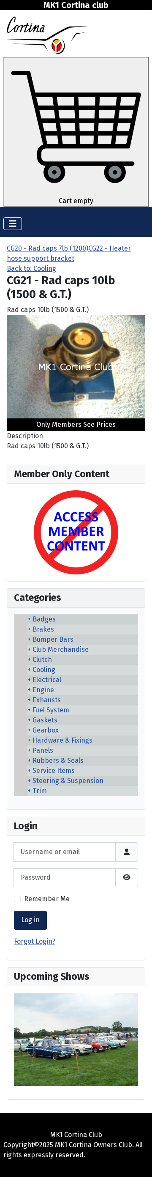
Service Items (54, 771)
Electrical (47, 680)
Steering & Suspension (68, 781)
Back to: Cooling (31, 268)
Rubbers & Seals (58, 760)
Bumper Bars (53, 639)
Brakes (43, 629)
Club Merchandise (61, 649)
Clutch (42, 660)
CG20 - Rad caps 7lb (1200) (47, 248)
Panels (43, 750)
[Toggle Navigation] (12, 223)
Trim (40, 791)
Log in (30, 920)
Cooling (44, 670)
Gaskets (45, 720)
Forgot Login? (34, 941)
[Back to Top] (137, 1161)
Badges (44, 619)
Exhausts (47, 700)
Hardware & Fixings (62, 740)
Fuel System (51, 710)
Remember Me (47, 899)
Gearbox (46, 730)
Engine (43, 690)
